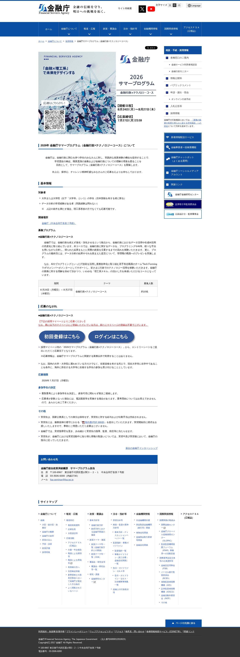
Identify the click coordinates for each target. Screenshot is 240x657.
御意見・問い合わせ (134, 631)
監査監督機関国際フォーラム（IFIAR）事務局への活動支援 (168, 549)
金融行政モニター (179, 71)
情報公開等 (176, 78)
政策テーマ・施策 (97, 540)
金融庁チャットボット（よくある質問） (182, 159)
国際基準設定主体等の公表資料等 (167, 559)
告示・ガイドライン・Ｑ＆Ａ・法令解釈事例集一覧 (121, 580)
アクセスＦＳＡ (192, 29)
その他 (164, 602)
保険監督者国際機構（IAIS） (168, 583)
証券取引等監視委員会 (185, 204)
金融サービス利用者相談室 (184, 65)
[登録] (62, 343)
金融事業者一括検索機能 (183, 147)
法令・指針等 (130, 28)
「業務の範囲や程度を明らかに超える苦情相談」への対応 (182, 123)
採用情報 (69, 41)
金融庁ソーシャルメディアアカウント (185, 173)
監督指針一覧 (120, 551)
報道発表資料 (74, 525)
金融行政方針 (97, 525)
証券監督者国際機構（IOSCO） (168, 590)
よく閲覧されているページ (75, 589)
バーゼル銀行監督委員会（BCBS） (168, 575)
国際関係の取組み (167, 520)
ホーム (48, 29)
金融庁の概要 (48, 532)
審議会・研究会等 (97, 562)
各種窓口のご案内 (179, 57)
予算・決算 (47, 544)
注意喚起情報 (74, 571)
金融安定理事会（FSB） (168, 567)
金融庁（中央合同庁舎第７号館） (59, 223)
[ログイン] (112, 343)
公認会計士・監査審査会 (187, 214)
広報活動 (70, 538)
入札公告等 (176, 106)
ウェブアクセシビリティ (101, 631)
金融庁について (69, 28)
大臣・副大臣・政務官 (50, 526)
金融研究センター (98, 580)
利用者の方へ (74, 567)
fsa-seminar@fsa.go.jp (61, 479)
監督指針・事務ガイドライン (121, 544)
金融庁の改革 (48, 536)
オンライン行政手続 (181, 99)
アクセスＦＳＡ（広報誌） (75, 544)
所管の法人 (47, 540)
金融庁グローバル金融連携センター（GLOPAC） (168, 536)
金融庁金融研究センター (187, 194)
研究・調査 (94, 574)
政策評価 (46, 548)
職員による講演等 (75, 555)
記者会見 (72, 529)
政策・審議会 (110, 28)
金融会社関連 (142, 545)
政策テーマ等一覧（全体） (98, 555)
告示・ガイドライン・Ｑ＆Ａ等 (121, 569)
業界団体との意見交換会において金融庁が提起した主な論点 (75, 579)
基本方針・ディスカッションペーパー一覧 (121, 535)
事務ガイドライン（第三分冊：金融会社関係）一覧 (121, 559)
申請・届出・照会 (179, 92)
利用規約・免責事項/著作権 (51, 631)
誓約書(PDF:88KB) (94, 422)
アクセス (119, 631)
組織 (42, 520)
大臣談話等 (73, 533)
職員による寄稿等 (75, 561)
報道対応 (70, 520)
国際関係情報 (171, 28)
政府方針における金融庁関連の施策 (98, 532)
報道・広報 (89, 28)
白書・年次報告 (75, 550)
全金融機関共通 (143, 520)
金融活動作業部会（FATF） (168, 597)
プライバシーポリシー (77, 631)
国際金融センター (168, 526)
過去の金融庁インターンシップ (142, 448)
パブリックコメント (180, 85)
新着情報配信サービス (182, 137)
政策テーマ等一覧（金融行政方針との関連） (98, 547)
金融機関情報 (151, 28)
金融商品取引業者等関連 (144, 538)
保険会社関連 (142, 533)
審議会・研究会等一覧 (98, 568)
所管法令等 (118, 520)
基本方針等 (94, 520)
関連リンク (177, 184)
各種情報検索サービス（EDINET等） (164, 631)
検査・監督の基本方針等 (121, 526)
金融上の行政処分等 (121, 591)
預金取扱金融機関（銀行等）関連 (144, 526)
